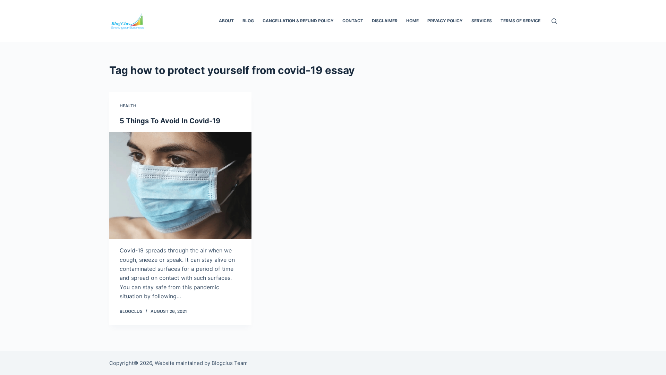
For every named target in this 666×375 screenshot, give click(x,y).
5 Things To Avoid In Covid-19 (170, 121)
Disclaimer (385, 20)
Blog (248, 20)
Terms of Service (520, 20)
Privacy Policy (445, 20)
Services (481, 20)
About (226, 20)
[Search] (554, 21)
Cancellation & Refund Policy (298, 20)
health (128, 105)
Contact (352, 20)
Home (412, 20)
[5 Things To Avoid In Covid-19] (180, 185)
